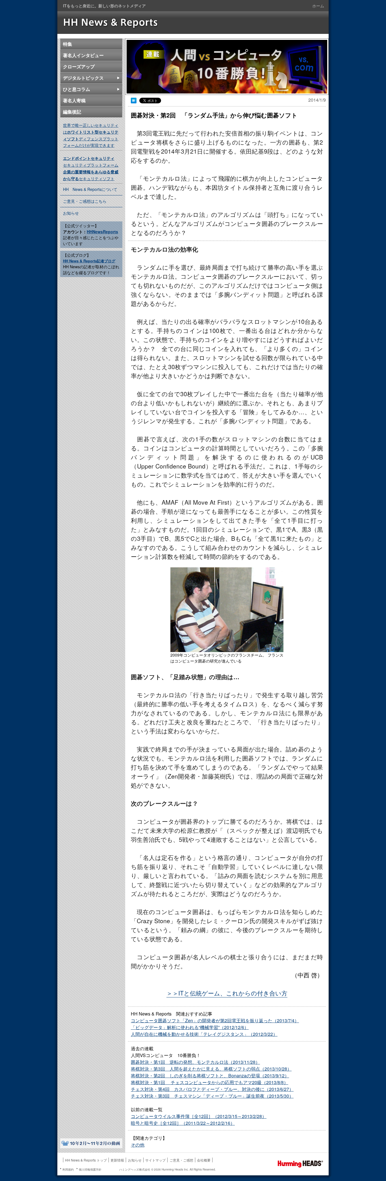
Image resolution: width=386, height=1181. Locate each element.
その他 (137, 1144)
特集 (67, 44)
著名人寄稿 (74, 100)
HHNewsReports (102, 231)
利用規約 (68, 1169)
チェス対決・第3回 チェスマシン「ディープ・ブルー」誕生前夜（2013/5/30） (212, 1096)
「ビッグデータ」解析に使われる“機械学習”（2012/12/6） (190, 1027)
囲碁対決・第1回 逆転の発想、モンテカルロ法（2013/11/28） (195, 1062)
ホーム (318, 5)
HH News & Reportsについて (90, 189)
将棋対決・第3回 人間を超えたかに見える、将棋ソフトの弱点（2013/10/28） (211, 1068)
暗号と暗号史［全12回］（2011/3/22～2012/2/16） (183, 1123)
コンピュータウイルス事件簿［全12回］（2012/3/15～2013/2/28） (198, 1116)
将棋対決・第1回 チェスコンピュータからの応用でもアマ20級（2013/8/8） (209, 1082)
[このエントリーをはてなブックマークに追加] (133, 101)
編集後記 (72, 111)
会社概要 (204, 1160)
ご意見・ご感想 (181, 1160)
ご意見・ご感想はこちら (85, 201)
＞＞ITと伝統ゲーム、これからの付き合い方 (226, 993)
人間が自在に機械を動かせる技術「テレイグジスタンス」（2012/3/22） (204, 1034)
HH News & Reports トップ (86, 1160)
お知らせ (71, 213)
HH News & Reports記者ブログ (89, 260)
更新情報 (117, 1160)
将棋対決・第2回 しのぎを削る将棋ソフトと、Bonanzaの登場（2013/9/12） (210, 1075)
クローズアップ (79, 66)
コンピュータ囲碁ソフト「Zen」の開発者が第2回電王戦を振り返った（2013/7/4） (215, 1020)
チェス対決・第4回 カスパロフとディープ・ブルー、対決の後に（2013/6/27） (212, 1089)
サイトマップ (155, 1160)
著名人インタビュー (83, 55)
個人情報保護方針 (90, 1169)
